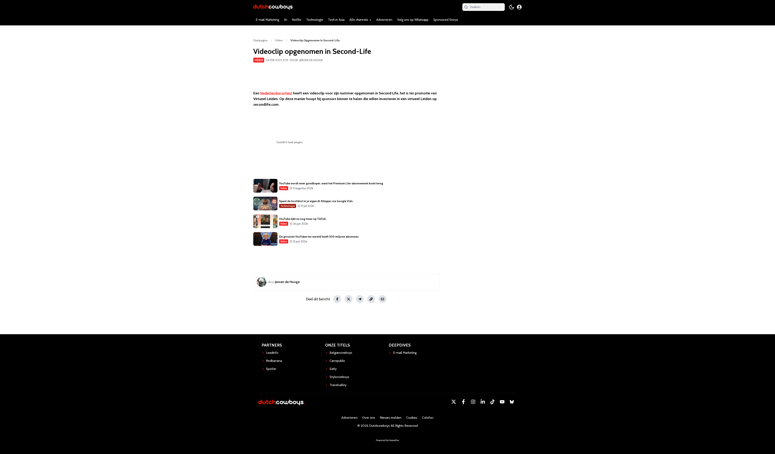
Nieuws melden (390, 418)
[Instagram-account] (473, 401)
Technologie (314, 20)
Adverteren (384, 20)
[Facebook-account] (463, 401)
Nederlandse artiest (276, 93)
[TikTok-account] (492, 401)
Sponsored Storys (445, 20)
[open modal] (519, 7)
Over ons (368, 418)
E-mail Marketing (267, 20)
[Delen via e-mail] (382, 299)
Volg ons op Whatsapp (412, 20)
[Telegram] (360, 299)
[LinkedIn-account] (482, 401)
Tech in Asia (336, 20)
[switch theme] (511, 7)
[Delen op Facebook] (337, 299)
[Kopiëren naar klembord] (371, 299)
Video (258, 60)
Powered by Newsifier (387, 440)
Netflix (296, 20)
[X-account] (453, 401)
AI (285, 20)
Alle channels (358, 20)
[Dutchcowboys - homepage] (273, 7)
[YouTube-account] (502, 401)
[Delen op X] (349, 299)
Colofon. (428, 418)
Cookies (411, 418)
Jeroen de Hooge (311, 60)
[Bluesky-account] (511, 401)
